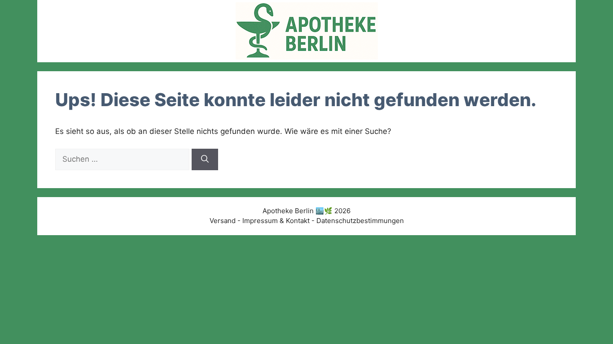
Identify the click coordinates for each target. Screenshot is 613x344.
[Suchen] (205, 159)
